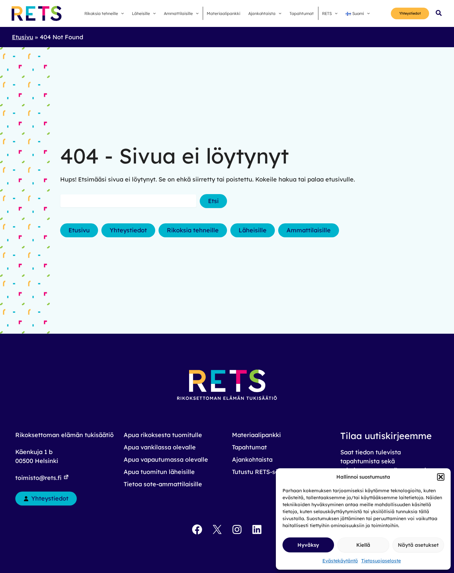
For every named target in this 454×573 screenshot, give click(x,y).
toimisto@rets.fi (39, 478)
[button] (440, 477)
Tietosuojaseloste (381, 561)
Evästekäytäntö (340, 561)
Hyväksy (308, 545)
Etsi (213, 201)
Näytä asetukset (418, 545)
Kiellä (363, 545)
